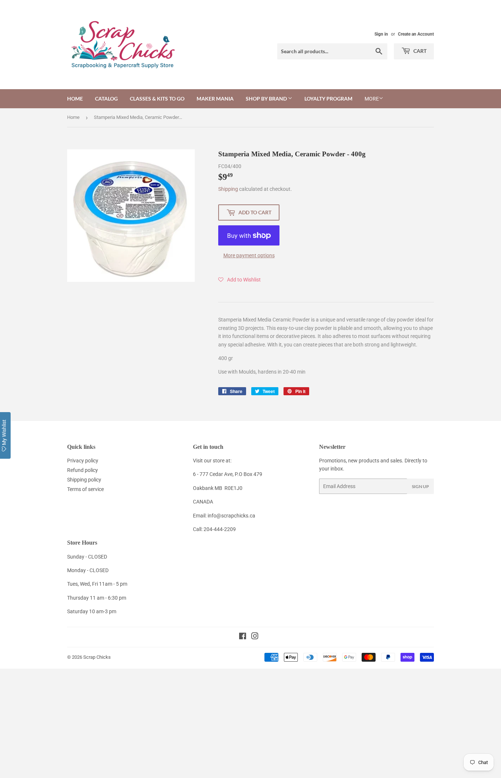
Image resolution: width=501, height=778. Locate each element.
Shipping (228, 189)
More (372, 99)
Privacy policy (82, 460)
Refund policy (82, 470)
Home (75, 98)
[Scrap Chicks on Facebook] (242, 637)
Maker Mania (215, 98)
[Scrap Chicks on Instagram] (255, 637)
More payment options (249, 255)
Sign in (381, 34)
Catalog (106, 98)
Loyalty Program (328, 98)
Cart (419, 51)
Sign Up (420, 486)
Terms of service (85, 489)
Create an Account (416, 34)
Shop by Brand (267, 98)
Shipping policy (84, 480)
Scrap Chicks (97, 657)
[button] (239, 279)
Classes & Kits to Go (157, 98)
